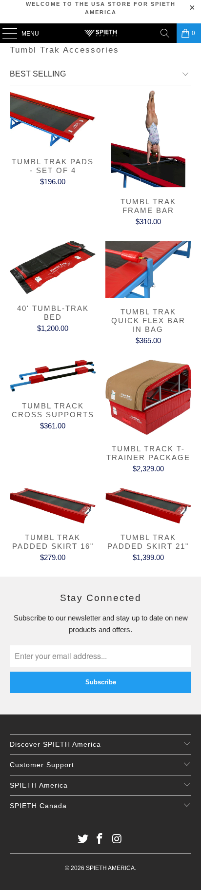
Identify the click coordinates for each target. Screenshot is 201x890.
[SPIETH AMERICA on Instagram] (117, 840)
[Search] (165, 33)
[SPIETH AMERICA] (100, 33)
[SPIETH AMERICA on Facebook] (100, 840)
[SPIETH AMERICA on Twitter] (83, 840)
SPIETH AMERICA (110, 868)
